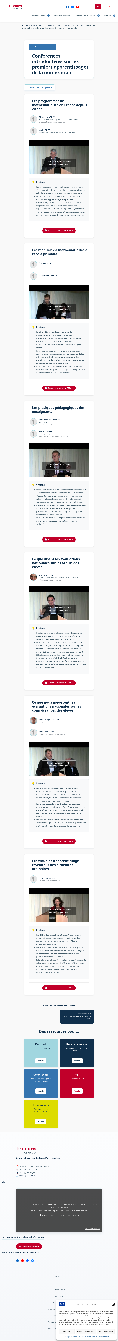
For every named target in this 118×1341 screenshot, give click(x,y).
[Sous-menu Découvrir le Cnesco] (48, 15)
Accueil (25, 25)
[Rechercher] (98, 6)
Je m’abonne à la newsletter (29, 1246)
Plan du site (59, 1276)
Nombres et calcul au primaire (56, 25)
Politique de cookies (71, 1337)
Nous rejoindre (59, 1296)
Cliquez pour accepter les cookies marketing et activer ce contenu (59, 163)
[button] (113, 1304)
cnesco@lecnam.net (27, 1176)
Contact (59, 1283)
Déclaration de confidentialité (88, 1337)
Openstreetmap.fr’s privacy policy (65, 1210)
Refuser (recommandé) (86, 1331)
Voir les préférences (105, 1331)
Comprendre (76, 25)
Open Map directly (92, 1229)
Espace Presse (59, 1289)
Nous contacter (104, 1337)
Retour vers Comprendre (39, 87)
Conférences (35, 25)
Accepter (66, 1331)
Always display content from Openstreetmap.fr (60, 1215)
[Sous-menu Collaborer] (114, 15)
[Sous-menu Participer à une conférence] (98, 15)
